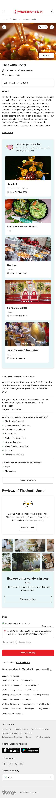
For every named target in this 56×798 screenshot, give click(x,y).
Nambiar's (12, 265)
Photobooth (16, 709)
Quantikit (12, 184)
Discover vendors (28, 599)
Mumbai (5, 19)
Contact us (6, 729)
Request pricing (28, 652)
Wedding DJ (44, 704)
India (10, 777)
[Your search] (4, 27)
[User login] (52, 11)
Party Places (43, 709)
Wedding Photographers (12, 685)
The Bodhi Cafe (23, 662)
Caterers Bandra (25, 642)
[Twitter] (10, 764)
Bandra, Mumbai (13, 75)
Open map (46, 626)
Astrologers (30, 709)
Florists (27, 694)
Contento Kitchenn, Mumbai (22, 226)
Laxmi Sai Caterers (17, 307)
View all (46, 55)
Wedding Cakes (29, 704)
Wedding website (43, 737)
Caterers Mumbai (9, 642)
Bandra (15, 19)
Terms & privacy (21, 729)
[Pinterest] (16, 764)
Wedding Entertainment (11, 694)
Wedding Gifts (27, 680)
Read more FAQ (28, 480)
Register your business (11, 733)
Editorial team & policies (12, 737)
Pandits (5, 709)
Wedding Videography (11, 699)
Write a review (28, 527)
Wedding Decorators (10, 704)
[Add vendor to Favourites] (52, 27)
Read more (7, 132)
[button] (28, 515)
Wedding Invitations (10, 680)
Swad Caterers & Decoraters (22, 350)
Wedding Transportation (12, 690)
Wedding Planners (41, 694)
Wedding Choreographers (12, 713)
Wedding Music (32, 685)
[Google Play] (30, 752)
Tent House (30, 690)
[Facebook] (4, 764)
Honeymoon (29, 699)
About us (28, 733)
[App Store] (11, 752)
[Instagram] (21, 764)
